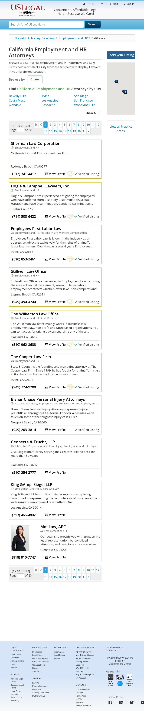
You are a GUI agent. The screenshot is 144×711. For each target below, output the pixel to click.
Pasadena (48, 105)
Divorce (35, 668)
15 (55, 131)
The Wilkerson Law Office (35, 313)
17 (64, 131)
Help (115, 3)
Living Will (36, 689)
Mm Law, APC (53, 526)
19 (74, 131)
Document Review (40, 658)
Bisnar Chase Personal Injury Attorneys (48, 399)
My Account (81, 678)
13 (45, 131)
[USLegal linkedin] (121, 702)
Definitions (15, 658)
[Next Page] (84, 131)
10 (88, 125)
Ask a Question (17, 661)
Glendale (15, 105)
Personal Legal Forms (17, 680)
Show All (91, 113)
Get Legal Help (38, 665)
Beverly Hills (17, 96)
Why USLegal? (82, 668)
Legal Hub (80, 665)
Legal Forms (16, 691)
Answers (58, 658)
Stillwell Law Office (28, 271)
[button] (125, 92)
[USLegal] (28, 5)
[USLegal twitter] (132, 702)
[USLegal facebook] (110, 702)
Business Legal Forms (17, 686)
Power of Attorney (39, 686)
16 (60, 131)
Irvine (45, 96)
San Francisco (83, 100)
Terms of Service (83, 658)
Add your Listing (122, 55)
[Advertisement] (121, 193)
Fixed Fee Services (40, 661)
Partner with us (38, 696)
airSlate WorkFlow (83, 705)
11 (92, 125)
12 (97, 125)
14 (50, 131)
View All (14, 667)
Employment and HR (73, 38)
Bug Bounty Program (85, 675)
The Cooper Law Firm (31, 356)
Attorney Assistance (40, 692)
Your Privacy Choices (85, 655)
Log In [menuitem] (130, 3)
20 (79, 131)
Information (37, 652)
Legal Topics (16, 654)
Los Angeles (49, 100)
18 (69, 131)
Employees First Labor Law (36, 228)
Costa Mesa (17, 100)
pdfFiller (79, 699)
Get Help (79, 671)
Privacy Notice (82, 661)
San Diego (81, 96)
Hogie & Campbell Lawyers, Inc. (40, 185)
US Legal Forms (83, 689)
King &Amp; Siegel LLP (31, 484)
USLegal (18, 38)
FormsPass (81, 696)
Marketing (15, 700)
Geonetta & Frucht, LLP (33, 441)
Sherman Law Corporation (35, 143)
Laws (13, 664)
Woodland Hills (84, 105)
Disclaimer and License (120, 664)
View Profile (57, 174)
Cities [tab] (35, 79)
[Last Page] (88, 131)
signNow (79, 702)
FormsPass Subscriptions (16, 695)
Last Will (35, 683)
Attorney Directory (41, 38)
